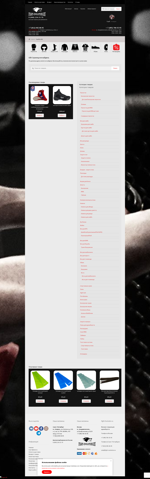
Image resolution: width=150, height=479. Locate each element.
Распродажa (84, 328)
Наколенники (85, 161)
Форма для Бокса (85, 181)
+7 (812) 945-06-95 (36, 28)
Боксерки (84, 266)
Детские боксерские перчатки (91, 99)
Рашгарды (83, 173)
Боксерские (84, 188)
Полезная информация (36, 459)
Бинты (82, 144)
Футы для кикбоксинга (89, 276)
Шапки (83, 317)
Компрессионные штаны (87, 200)
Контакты (32, 468)
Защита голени (85, 158)
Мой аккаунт (68, 9)
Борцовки (84, 269)
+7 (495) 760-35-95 (106, 437)
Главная (33, 39)
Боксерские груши (85, 303)
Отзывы (77, 2)
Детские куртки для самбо (90, 131)
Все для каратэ (84, 255)
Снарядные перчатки (87, 116)
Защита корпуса (85, 321)
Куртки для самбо (86, 128)
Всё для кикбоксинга (86, 252)
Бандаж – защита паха (87, 170)
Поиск (118, 9)
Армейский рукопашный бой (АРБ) (91, 232)
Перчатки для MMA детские (90, 111)
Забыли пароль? (91, 9)
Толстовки (84, 349)
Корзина (82, 9)
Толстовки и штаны (86, 342)
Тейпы (82, 339)
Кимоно (82, 203)
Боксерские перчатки (87, 96)
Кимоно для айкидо (87, 207)
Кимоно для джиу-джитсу (89, 210)
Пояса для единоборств (87, 325)
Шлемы (82, 151)
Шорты (82, 185)
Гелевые (83, 104)
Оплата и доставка (34, 452)
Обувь (82, 262)
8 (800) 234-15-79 (36, 17)
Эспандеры (83, 354)
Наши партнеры (34, 456)
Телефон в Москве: (107, 433)
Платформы (84, 296)
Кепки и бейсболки (87, 313)
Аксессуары (83, 299)
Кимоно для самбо (86, 217)
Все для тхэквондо (86, 259)
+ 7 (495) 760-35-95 (113, 28)
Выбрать (39, 115)
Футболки (83, 222)
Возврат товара (34, 454)
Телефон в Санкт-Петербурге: (110, 442)
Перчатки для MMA (87, 108)
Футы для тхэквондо (88, 279)
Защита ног (84, 154)
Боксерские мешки (86, 306)
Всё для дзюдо (84, 141)
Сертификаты (33, 450)
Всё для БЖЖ (84, 240)
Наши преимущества (59, 2)
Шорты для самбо (86, 136)
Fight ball (83, 293)
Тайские (83, 195)
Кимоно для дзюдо (86, 213)
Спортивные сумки (86, 286)
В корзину (40, 401)
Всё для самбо (84, 121)
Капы (81, 148)
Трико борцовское (87, 247)
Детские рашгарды (87, 176)
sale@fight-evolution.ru (108, 450)
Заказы (76, 9)
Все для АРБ (83, 229)
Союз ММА (83, 332)
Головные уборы (85, 310)
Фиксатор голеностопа (88, 165)
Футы (82, 273)
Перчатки (83, 93)
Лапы (82, 289)
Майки (82, 225)
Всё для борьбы (85, 244)
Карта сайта (32, 470)
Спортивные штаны (87, 345)
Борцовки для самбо (87, 124)
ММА (82, 191)
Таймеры (83, 335)
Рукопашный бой (86, 235)
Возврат (49, 2)
